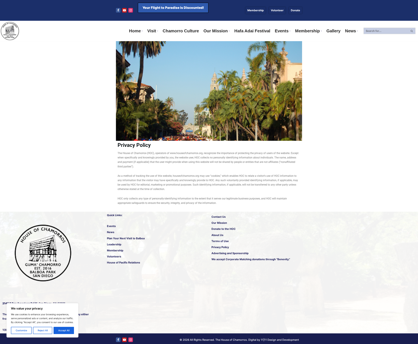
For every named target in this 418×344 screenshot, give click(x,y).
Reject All (43, 330)
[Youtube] (124, 10)
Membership (255, 10)
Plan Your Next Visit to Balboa (126, 238)
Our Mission (219, 222)
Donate (295, 10)
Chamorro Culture (181, 31)
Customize (21, 330)
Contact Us (218, 216)
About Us (217, 235)
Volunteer (277, 10)
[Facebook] (118, 10)
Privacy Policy (220, 247)
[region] (42, 320)
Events (111, 226)
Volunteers (114, 256)
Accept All (63, 330)
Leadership (114, 244)
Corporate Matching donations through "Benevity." (257, 259)
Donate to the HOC (223, 229)
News (110, 232)
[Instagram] (130, 10)
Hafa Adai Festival (252, 31)
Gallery (333, 31)
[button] (142, 31)
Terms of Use (220, 241)
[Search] (412, 31)
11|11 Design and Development (280, 339)
